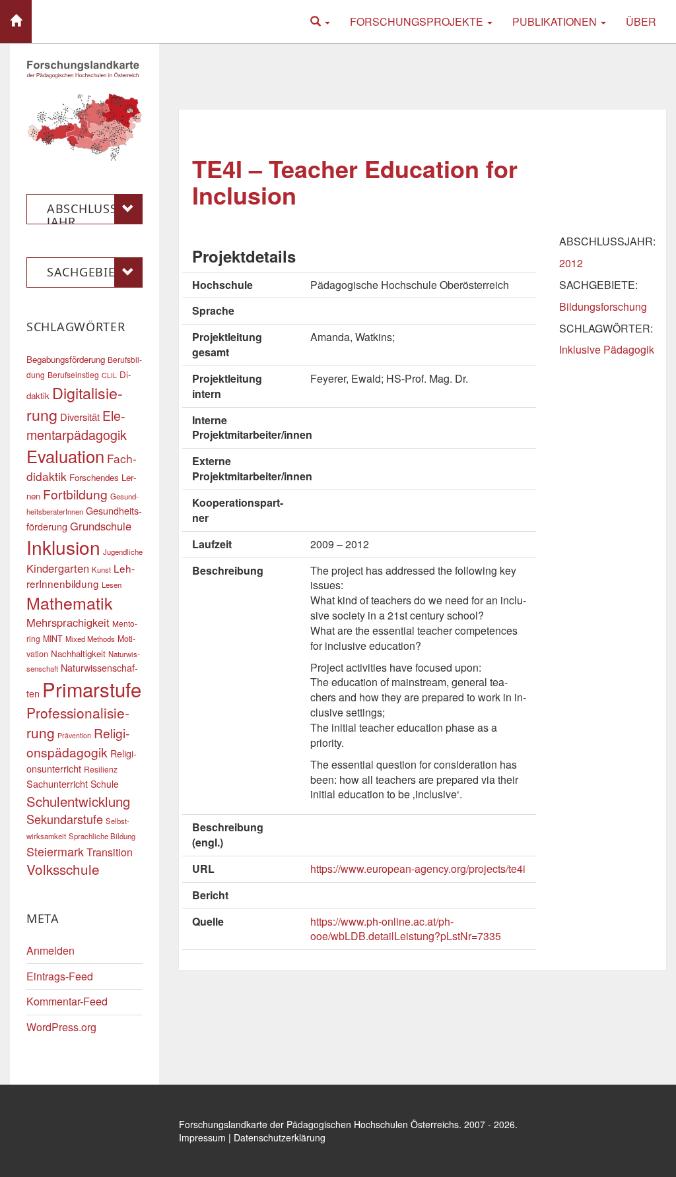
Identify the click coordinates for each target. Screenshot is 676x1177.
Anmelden (50, 950)
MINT (53, 639)
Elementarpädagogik (76, 425)
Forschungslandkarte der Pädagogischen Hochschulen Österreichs (319, 1124)
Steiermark (55, 851)
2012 (571, 262)
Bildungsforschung (603, 306)
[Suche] (320, 21)
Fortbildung (75, 494)
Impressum (202, 1137)
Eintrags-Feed (59, 976)
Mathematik (69, 602)
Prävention (74, 735)
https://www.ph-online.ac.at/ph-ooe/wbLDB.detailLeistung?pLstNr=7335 (405, 929)
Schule (104, 783)
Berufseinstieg (73, 374)
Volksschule (63, 869)
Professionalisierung (77, 722)
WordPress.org (61, 1026)
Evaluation (65, 456)
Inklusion (63, 547)
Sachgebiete (88, 272)
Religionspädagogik (77, 742)
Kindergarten (57, 568)
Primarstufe (91, 689)
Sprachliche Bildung (102, 836)
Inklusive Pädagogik (606, 349)
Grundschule (100, 526)
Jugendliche (123, 551)
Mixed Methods (90, 638)
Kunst (101, 569)
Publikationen (555, 21)
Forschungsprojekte (418, 21)
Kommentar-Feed (67, 1001)
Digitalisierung (74, 403)
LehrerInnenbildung (80, 575)
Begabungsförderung (65, 359)
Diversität (80, 417)
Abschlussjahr (84, 212)
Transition (109, 852)
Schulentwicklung (78, 801)
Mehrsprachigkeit (68, 622)
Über (641, 21)
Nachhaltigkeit (78, 653)
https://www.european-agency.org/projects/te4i (417, 868)
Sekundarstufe (64, 818)
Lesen (111, 584)
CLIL (109, 375)
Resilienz (101, 769)
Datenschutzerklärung (279, 1137)
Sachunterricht (57, 783)
